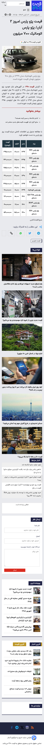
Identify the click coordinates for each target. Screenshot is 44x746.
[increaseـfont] (10, 14)
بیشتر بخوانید (33, 111)
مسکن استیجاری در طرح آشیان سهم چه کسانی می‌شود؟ (22, 423)
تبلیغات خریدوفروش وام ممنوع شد (19, 671)
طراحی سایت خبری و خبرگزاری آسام (19, 737)
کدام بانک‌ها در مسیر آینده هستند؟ (26, 118)
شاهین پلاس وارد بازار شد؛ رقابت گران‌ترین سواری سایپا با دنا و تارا (22, 471)
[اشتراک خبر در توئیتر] (29, 233)
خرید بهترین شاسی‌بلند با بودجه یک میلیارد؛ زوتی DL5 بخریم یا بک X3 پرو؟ (22, 494)
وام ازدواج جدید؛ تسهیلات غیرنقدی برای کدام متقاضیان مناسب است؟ (23, 285)
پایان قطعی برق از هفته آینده (21, 681)
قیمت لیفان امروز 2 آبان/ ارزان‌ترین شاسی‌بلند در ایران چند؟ (22, 479)
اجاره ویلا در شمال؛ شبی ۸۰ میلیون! (29, 353)
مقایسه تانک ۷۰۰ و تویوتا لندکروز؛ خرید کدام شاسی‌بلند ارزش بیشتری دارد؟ (18, 662)
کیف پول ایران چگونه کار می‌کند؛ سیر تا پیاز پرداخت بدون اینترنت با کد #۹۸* (22, 388)
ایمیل (38, 536)
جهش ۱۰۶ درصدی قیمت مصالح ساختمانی (20, 690)
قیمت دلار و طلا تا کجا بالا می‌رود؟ (30, 457)
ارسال (15, 570)
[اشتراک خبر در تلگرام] (38, 233)
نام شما (37, 525)
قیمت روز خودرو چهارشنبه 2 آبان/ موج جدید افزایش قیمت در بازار (23, 486)
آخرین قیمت (19, 644)
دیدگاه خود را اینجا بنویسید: (30, 547)
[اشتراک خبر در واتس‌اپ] (20, 233)
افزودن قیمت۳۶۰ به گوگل (32, 42)
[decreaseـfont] (6, 14)
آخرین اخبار (36, 644)
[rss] (32, 727)
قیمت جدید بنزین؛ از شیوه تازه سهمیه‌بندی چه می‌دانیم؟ (22, 320)
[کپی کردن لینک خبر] (11, 233)
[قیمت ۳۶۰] (37, 6)
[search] (28, 4)
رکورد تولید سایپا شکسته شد (31, 465)
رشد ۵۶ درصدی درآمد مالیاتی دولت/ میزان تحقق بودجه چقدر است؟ (19, 652)
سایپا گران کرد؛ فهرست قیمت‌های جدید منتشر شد (21, 122)
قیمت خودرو (36, 241)
